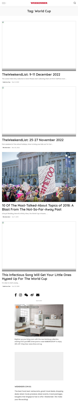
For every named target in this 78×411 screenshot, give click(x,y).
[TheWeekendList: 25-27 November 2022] (39, 111)
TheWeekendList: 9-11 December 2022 (31, 74)
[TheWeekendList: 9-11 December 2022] (39, 46)
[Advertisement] (39, 366)
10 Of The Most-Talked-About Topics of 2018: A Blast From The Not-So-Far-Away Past (38, 207)
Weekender (6, 147)
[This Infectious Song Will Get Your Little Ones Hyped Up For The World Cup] (39, 246)
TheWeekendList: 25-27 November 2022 (33, 140)
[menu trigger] (4, 3)
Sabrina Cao (6, 82)
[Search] (75, 3)
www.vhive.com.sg (35, 344)
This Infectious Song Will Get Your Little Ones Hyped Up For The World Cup (36, 277)
